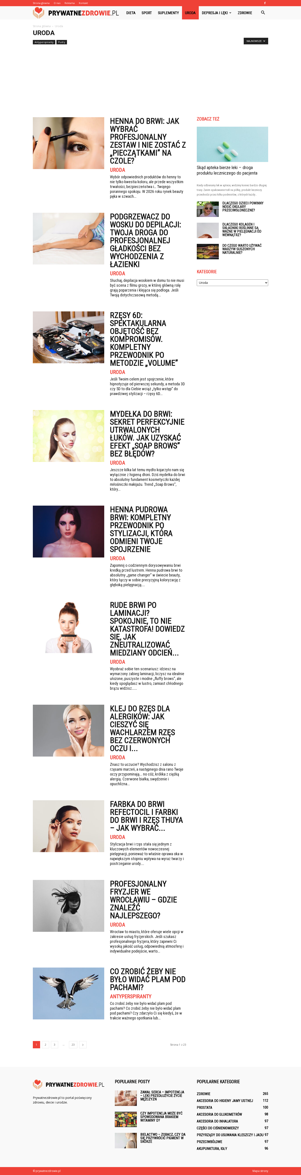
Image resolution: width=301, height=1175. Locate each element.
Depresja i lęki (215, 13)
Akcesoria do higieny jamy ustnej (225, 1101)
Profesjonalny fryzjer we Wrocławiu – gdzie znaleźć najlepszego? (143, 899)
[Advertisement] (150, 79)
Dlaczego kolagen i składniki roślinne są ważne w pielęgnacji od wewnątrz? (241, 229)
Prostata (204, 1107)
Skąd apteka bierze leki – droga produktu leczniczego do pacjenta (227, 170)
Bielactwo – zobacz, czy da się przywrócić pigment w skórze (163, 1138)
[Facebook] (265, 3)
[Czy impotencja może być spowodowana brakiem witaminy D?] (126, 1119)
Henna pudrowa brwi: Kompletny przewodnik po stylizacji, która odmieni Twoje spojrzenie (141, 529)
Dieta (131, 13)
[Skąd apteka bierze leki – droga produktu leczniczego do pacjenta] (232, 144)
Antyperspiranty (44, 42)
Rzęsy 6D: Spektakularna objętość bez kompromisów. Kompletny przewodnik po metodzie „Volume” (144, 339)
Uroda (190, 13)
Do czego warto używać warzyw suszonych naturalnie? (242, 249)
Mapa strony (260, 1171)
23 (73, 1045)
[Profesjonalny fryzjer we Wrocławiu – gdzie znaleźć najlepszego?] (68, 906)
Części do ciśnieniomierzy (218, 1128)
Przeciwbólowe (209, 1142)
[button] (263, 13)
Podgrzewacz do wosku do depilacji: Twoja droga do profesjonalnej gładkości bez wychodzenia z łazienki (145, 240)
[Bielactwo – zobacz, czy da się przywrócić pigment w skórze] (126, 1140)
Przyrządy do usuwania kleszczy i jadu (230, 1135)
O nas (57, 3)
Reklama (70, 3)
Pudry (61, 42)
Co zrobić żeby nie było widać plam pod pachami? (148, 979)
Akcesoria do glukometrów (219, 1114)
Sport (147, 13)
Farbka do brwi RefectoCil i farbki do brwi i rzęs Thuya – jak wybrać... (146, 816)
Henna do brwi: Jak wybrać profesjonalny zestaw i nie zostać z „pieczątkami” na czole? (148, 141)
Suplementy (168, 13)
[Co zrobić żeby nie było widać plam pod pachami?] (68, 993)
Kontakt (83, 3)
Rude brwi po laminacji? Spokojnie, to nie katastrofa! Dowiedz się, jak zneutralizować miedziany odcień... (147, 629)
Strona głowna (41, 3)
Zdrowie (245, 13)
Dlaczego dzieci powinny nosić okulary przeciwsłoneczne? (243, 206)
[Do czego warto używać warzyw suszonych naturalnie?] (208, 251)
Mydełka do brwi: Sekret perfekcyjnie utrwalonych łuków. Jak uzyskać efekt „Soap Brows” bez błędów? (147, 433)
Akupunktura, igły (212, 1149)
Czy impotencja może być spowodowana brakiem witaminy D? (161, 1116)
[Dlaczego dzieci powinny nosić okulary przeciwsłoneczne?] (208, 209)
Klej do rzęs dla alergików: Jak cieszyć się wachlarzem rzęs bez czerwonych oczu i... (142, 728)
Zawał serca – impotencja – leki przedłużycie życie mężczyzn (162, 1095)
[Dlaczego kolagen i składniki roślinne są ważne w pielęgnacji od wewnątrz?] (208, 230)
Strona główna (42, 26)
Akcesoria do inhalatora (217, 1121)
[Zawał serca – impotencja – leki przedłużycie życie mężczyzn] (126, 1098)
